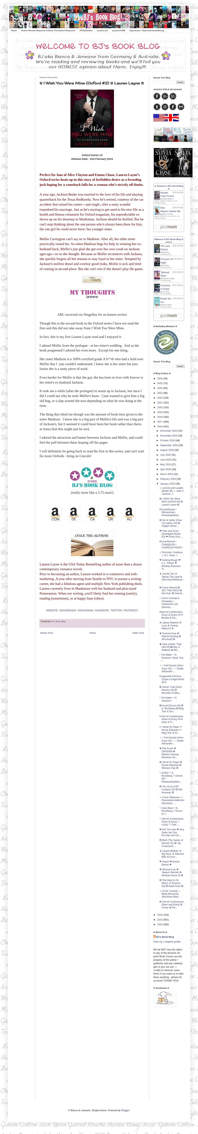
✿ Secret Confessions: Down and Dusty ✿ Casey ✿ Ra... (171, 904)
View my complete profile (167, 941)
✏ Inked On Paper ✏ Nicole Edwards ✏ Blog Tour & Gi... (170, 730)
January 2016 (168, 483)
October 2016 (168, 440)
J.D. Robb (165, 291)
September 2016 (169, 445)
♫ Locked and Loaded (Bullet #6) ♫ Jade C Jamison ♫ (171, 491)
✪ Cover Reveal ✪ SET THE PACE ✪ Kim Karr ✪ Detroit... (171, 590)
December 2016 (169, 430)
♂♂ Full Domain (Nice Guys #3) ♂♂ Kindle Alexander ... (171, 668)
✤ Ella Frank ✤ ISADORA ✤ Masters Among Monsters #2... (169, 753)
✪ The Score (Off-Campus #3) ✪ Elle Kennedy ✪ (170, 789)
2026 (160, 378)
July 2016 (165, 454)
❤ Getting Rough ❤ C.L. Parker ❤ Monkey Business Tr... (170, 564)
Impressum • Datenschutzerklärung (146, 30)
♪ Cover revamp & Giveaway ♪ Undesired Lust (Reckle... (169, 602)
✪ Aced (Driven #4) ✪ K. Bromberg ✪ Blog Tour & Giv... (171, 708)
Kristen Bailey (167, 305)
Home (14, 30)
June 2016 (166, 459)
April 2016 (166, 469)
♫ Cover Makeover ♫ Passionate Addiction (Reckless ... (171, 800)
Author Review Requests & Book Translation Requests (48, 30)
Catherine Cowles (168, 278)
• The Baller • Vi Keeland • (168, 699)
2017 (160, 421)
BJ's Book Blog (165, 937)
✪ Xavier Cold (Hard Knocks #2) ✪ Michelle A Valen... (170, 690)
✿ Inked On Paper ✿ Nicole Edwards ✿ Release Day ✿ (170, 765)
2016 (160, 426)
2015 (160, 915)
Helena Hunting (167, 214)
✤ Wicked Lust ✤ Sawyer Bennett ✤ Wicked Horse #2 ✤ (171, 872)
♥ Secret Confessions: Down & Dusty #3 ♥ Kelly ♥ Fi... (171, 719)
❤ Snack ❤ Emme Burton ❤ (169, 863)
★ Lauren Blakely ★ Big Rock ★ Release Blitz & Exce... (171, 853)
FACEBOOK (102, 610)
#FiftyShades (86, 30)
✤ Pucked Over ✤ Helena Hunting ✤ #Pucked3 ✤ (170, 636)
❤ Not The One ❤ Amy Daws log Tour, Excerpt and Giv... (171, 832)
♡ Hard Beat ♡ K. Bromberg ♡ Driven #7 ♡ (170, 811)
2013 (160, 924)
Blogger (125, 1110)
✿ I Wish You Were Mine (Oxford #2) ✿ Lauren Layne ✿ (171, 501)
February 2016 (168, 479)
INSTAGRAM (85, 610)
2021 (160, 402)
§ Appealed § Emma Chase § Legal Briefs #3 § (171, 679)
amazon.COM (118, 30)
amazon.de (102, 30)
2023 (160, 393)
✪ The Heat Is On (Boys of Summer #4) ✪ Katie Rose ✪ (171, 883)
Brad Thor (165, 252)
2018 (160, 417)
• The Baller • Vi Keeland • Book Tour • (171, 657)
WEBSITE (52, 610)
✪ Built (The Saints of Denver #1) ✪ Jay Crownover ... (171, 843)
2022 (160, 397)
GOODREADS (67, 610)
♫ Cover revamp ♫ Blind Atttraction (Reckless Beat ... (170, 894)
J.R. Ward (165, 265)
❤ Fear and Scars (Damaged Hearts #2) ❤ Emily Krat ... (171, 534)
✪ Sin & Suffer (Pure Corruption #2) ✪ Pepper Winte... (170, 523)
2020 (160, 407)
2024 (160, 388)
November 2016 (169, 435)
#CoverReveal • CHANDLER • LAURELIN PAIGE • (171, 544)
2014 (160, 919)
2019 (160, 412)
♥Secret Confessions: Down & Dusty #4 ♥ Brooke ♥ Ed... (171, 615)
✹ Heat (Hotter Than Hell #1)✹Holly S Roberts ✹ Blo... (170, 647)
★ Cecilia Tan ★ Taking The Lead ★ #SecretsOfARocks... (171, 578)
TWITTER (116, 610)
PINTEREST (130, 610)
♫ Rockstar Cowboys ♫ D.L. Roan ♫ (171, 554)
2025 (160, 383)
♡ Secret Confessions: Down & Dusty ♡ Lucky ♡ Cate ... (171, 821)
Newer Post (46, 633)
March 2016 (167, 474)
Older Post (138, 633)
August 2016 (167, 450)
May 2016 (165, 464)
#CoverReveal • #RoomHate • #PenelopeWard (169, 512)
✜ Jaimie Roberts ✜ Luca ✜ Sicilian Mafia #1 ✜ (170, 625)
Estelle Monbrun (167, 199)
